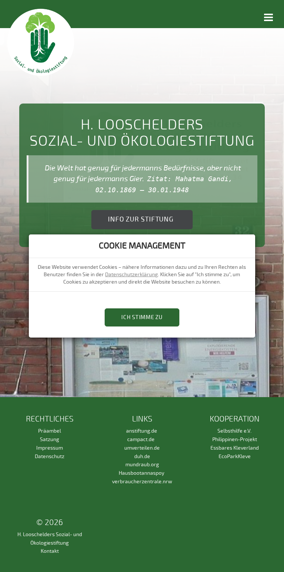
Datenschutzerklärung (131, 274)
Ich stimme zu (142, 317)
